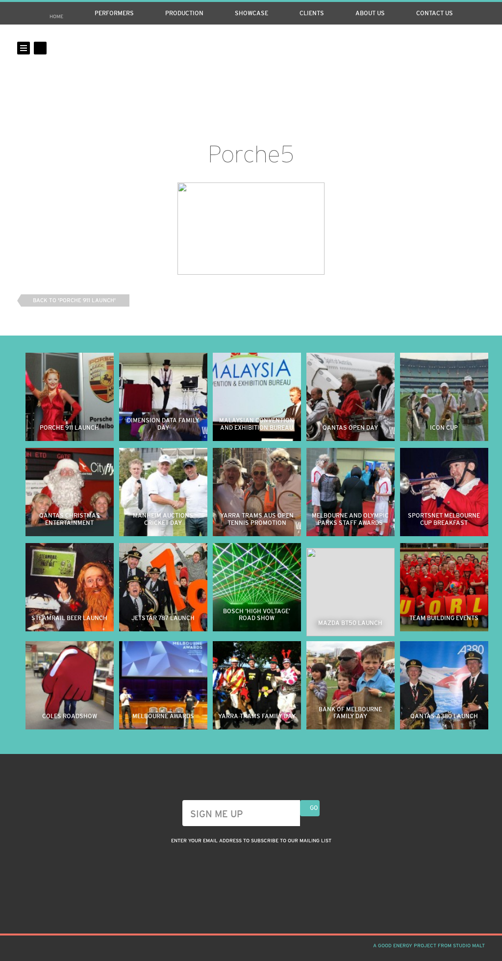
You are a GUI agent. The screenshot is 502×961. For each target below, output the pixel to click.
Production (184, 13)
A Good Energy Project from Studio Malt (429, 945)
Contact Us (434, 13)
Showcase (251, 13)
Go (314, 808)
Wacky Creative (251, 67)
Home (56, 16)
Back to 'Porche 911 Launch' (74, 300)
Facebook (461, 48)
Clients (312, 13)
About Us (370, 13)
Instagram (445, 48)
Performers (114, 13)
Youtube (478, 48)
